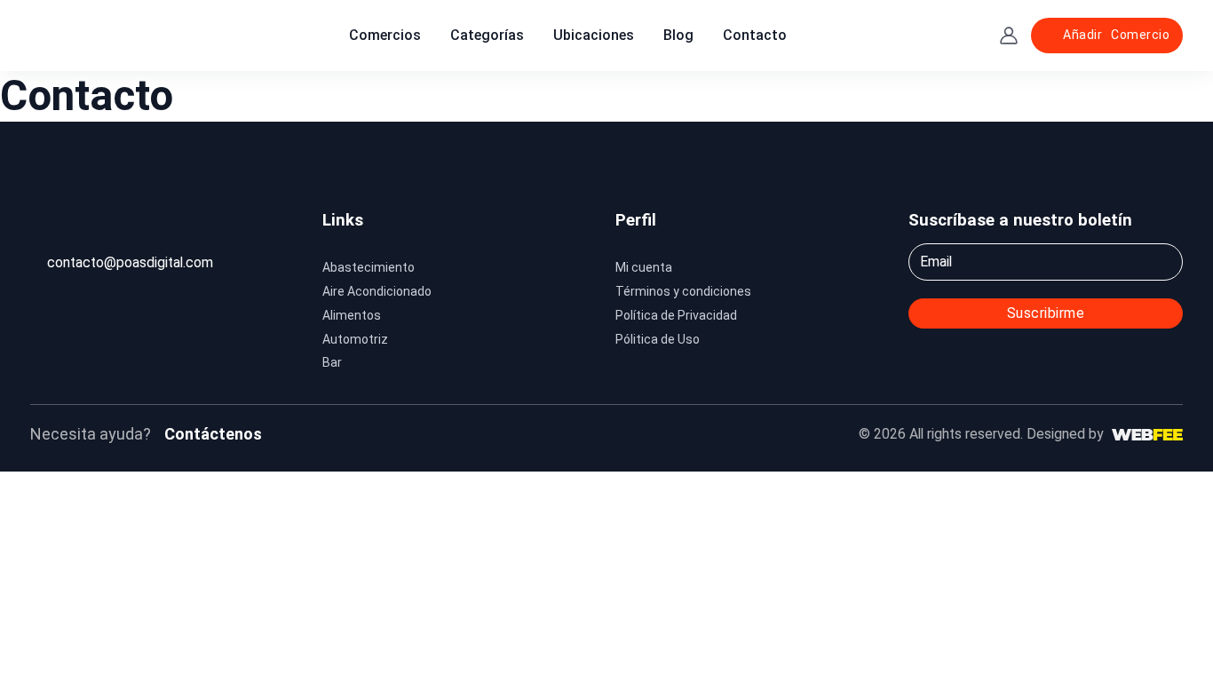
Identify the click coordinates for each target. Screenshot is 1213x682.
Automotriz (355, 339)
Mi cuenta (643, 267)
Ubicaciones (593, 35)
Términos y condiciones (683, 291)
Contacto (755, 35)
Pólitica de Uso (657, 339)
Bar (332, 362)
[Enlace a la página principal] (83, 35)
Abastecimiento (368, 267)
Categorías (487, 35)
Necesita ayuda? (90, 433)
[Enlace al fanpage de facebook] (532, 434)
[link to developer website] (1147, 434)
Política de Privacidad (676, 315)
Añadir (1116, 35)
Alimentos (351, 315)
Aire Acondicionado (377, 291)
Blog (678, 35)
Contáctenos (213, 433)
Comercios (385, 35)
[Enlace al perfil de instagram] (560, 434)
